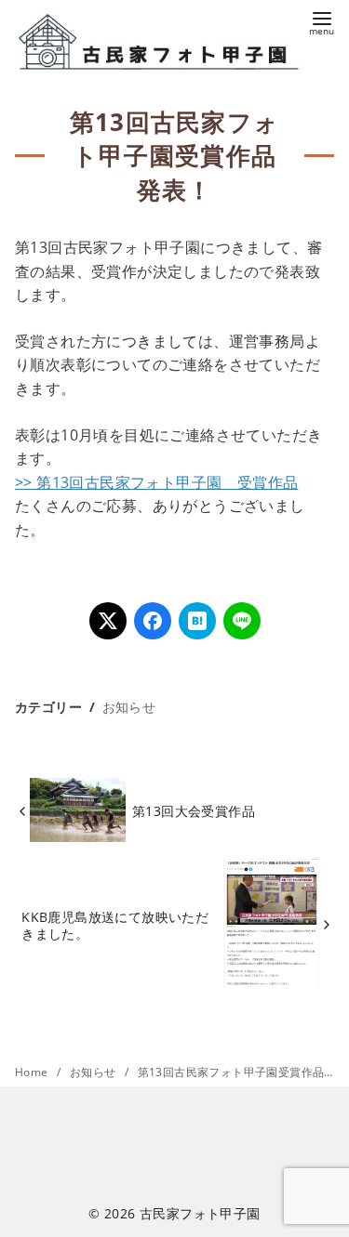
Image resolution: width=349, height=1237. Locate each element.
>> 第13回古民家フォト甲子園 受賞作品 (156, 482)
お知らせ (129, 707)
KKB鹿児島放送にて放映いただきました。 (114, 925)
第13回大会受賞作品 (193, 811)
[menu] (321, 22)
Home (33, 1072)
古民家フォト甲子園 (200, 1213)
